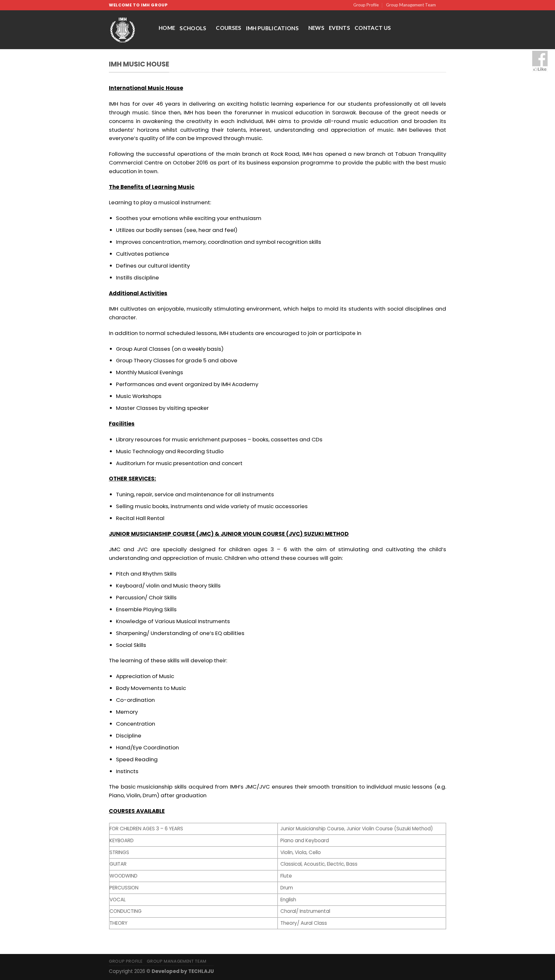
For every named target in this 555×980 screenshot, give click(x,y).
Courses (228, 27)
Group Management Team (411, 4)
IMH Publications (272, 28)
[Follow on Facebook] (443, 5)
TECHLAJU (201, 971)
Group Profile (366, 4)
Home (167, 27)
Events (339, 27)
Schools (193, 28)
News (316, 27)
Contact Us (373, 27)
